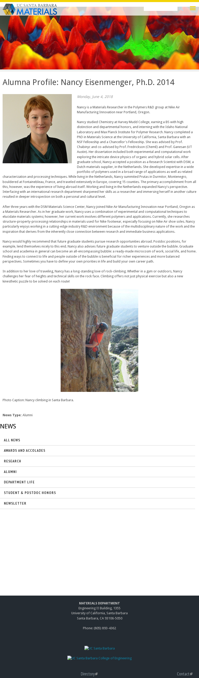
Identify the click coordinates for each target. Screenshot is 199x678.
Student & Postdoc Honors (30, 492)
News (8, 426)
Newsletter (15, 503)
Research (12, 461)
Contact (185, 674)
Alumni (10, 471)
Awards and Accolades (24, 450)
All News (12, 440)
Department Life (19, 482)
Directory (89, 674)
